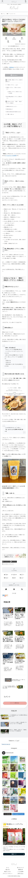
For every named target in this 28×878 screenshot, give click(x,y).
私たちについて (20, 867)
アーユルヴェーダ (7, 561)
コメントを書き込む (14, 702)
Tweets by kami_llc (6, 744)
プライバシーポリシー (7, 873)
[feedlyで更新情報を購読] (14, 589)
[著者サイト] (6, 589)
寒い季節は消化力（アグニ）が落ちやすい (14, 97)
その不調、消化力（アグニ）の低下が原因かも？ (13, 80)
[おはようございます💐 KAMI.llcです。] (14, 808)
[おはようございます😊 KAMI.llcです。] (6, 759)
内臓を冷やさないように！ (12, 106)
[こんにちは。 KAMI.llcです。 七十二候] (6, 776)
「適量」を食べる (10, 114)
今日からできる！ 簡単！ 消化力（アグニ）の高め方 (13, 102)
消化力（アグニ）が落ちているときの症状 (15, 92)
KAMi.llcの (11, 67)
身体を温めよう (10, 109)
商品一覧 (7, 869)
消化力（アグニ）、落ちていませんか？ (14, 88)
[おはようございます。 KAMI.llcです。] (14, 759)
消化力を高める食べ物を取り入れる (14, 111)
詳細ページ (14, 854)
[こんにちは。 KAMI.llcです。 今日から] (6, 767)
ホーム (7, 867)
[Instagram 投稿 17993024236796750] (14, 800)
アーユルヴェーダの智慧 (10, 155)
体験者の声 (20, 869)
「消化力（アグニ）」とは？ (12, 84)
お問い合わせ (20, 873)
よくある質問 (20, 871)
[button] (25, 414)
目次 (13, 75)
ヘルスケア (14, 561)
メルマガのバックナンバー (8, 564)
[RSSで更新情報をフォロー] (22, 589)
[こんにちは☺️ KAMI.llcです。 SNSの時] (6, 792)
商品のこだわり (7, 871)
